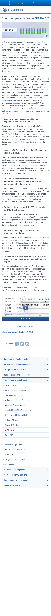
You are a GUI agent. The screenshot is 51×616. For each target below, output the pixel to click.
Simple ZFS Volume (12, 425)
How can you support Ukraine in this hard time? (27, 3)
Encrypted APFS (11, 385)
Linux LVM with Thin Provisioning (18, 410)
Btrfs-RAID (9, 435)
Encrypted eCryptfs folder (15, 460)
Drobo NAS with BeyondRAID (16, 415)
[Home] (13, 10)
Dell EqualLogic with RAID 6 (16, 445)
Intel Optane (9, 465)
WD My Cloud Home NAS (15, 450)
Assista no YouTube (25, 327)
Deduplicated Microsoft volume (17, 400)
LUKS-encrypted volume (14, 395)
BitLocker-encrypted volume (16, 390)
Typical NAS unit (11, 420)
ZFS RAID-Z (9, 430)
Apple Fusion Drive (12, 440)
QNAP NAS (9, 455)
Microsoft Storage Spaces (15, 405)
